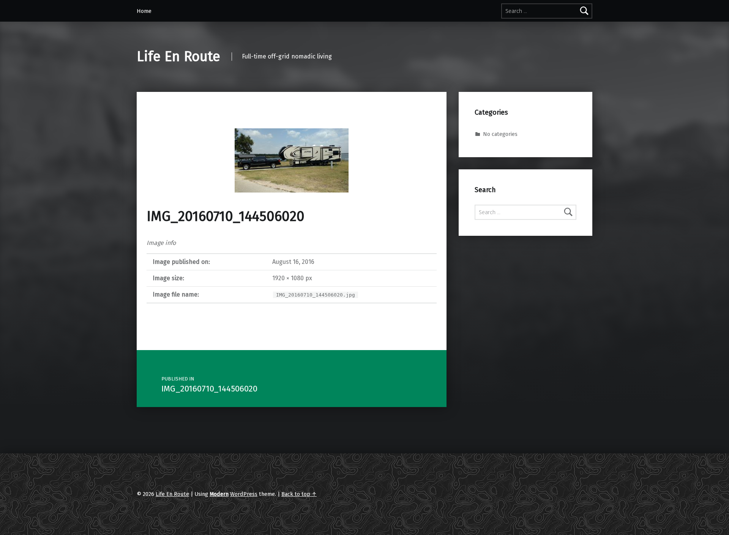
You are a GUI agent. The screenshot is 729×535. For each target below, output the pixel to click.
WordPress (243, 494)
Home (144, 11)
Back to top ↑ (299, 494)
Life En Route (178, 56)
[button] (292, 160)
